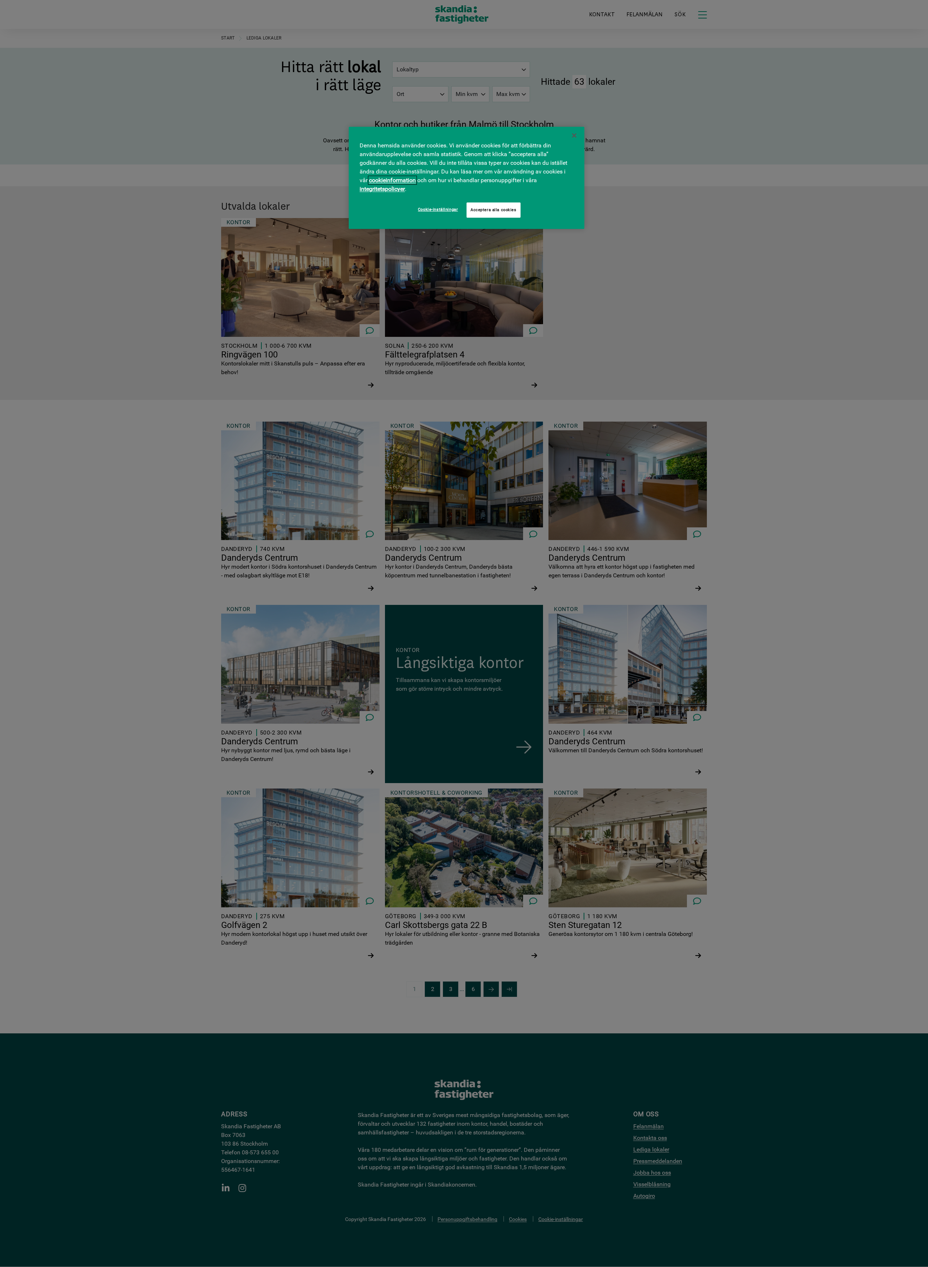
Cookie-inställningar (438, 209)
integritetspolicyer (382, 188)
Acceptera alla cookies (494, 209)
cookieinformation (392, 180)
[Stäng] (574, 135)
